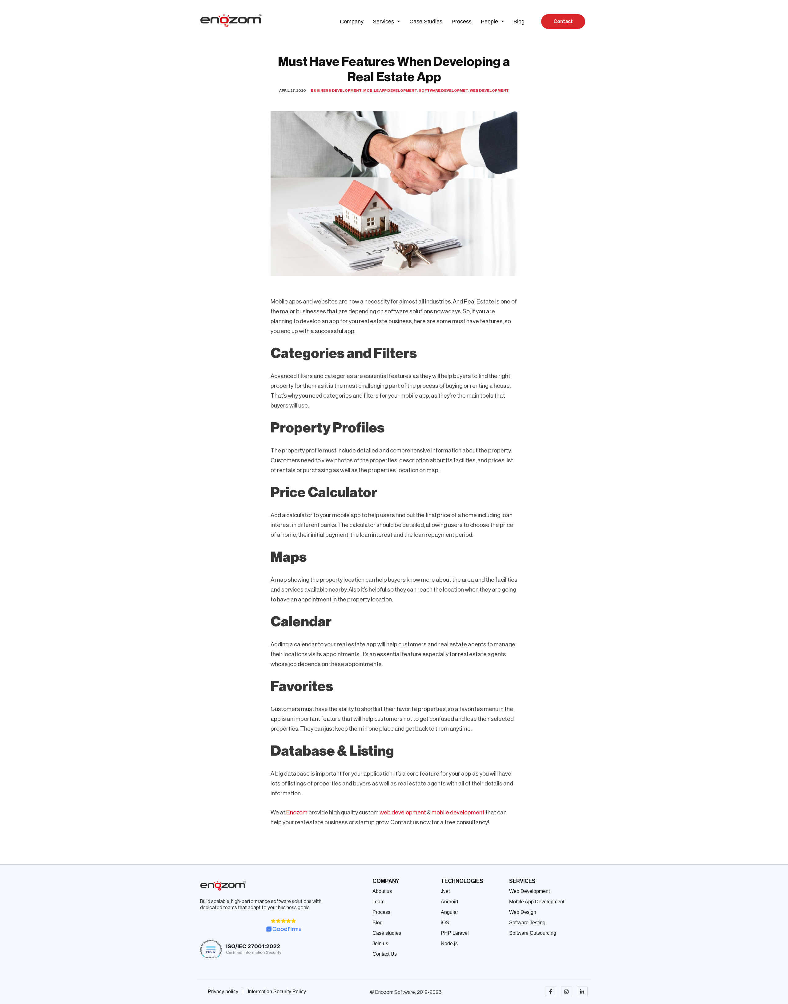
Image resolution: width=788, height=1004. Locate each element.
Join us (380, 943)
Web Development (489, 90)
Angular (449, 912)
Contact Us (384, 954)
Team (378, 901)
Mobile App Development (390, 90)
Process (462, 21)
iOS (445, 922)
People (489, 21)
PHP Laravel (455, 933)
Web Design (522, 912)
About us (382, 891)
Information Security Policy (277, 991)
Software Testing (527, 922)
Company (352, 21)
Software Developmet (443, 90)
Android (449, 901)
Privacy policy (223, 991)
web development (403, 812)
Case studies (386, 933)
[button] (386, 21)
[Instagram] (566, 991)
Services (383, 21)
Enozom (297, 812)
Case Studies (425, 21)
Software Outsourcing (532, 933)
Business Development (336, 90)
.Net (445, 891)
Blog (519, 21)
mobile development (458, 812)
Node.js (449, 943)
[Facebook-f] (550, 991)
